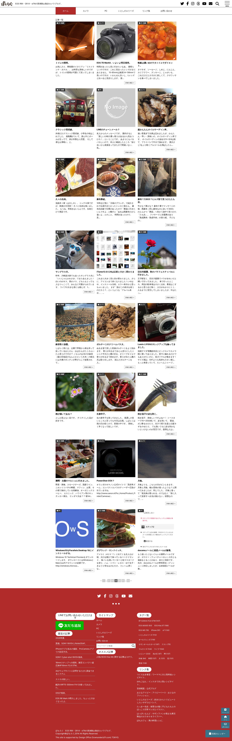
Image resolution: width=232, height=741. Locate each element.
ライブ (159, 649)
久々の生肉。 (62, 199)
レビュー (144, 654)
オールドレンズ (147, 640)
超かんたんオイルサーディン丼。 (153, 129)
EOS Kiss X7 (161, 625)
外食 (142, 658)
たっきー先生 (143, 706)
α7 (166, 630)
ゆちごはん (142, 681)
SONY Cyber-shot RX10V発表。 (70, 657)
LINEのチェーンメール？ (108, 129)
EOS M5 (144, 630)
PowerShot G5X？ (105, 480)
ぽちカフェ (142, 720)
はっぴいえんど (143, 713)
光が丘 (157, 654)
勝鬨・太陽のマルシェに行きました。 (73, 480)
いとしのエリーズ (126, 11)
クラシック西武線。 (65, 129)
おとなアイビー (143, 692)
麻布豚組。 (102, 199)
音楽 (143, 663)
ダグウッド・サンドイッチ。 (110, 550)
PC (106, 11)
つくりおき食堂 (143, 674)
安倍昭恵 (141, 688)
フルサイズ (145, 649)
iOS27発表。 (61, 693)
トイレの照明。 (63, 63)
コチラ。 (130, 657)
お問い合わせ (166, 11)
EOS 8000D (145, 625)
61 (123, 581)
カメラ (86, 11)
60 (120, 581)
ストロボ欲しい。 (63, 679)
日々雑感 (61, 23)
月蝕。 (141, 480)
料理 (152, 658)
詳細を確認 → (129, 83)
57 (109, 581)
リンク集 (146, 11)
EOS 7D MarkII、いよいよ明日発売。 (114, 63)
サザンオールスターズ (149, 644)
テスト (166, 644)
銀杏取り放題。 (63, 344)
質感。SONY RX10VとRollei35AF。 (71, 643)
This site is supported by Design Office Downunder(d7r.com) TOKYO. (87, 737)
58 (112, 581)
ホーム (66, 11)
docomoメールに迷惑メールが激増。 (155, 550)
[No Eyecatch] (116, 107)
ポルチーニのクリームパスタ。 (111, 344)
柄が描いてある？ (64, 414)
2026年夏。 (61, 638)
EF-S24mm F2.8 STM (149, 621)
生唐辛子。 (102, 414)
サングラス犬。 (63, 272)
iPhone (155, 630)
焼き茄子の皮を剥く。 (148, 414)
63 (128, 581)
